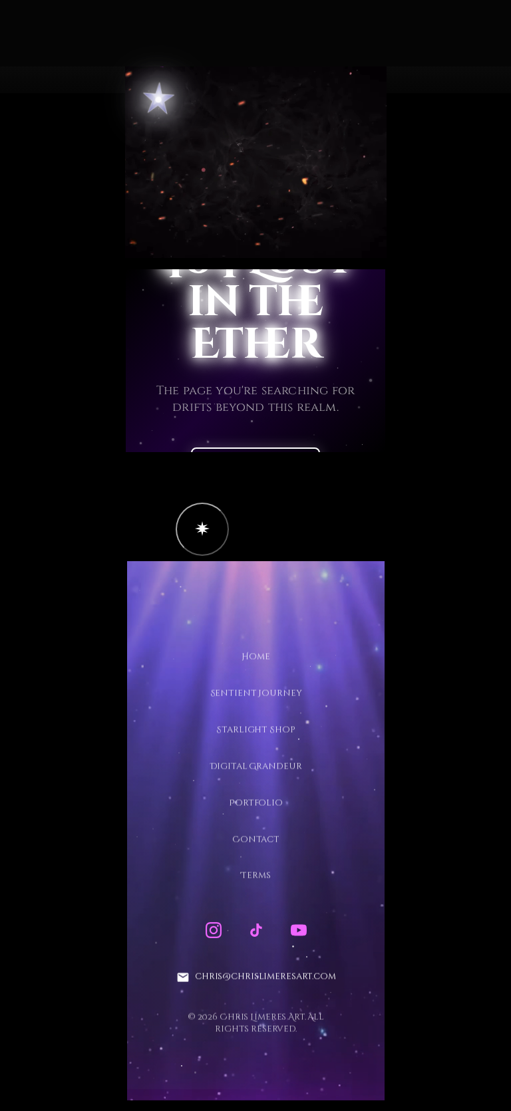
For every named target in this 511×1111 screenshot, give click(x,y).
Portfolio (256, 803)
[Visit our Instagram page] (213, 930)
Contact (255, 839)
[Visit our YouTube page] (298, 930)
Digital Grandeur (255, 767)
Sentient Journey (255, 693)
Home (255, 657)
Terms (255, 876)
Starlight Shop (255, 730)
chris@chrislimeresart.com (264, 977)
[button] (202, 529)
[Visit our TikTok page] (255, 930)
